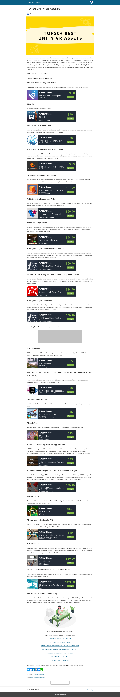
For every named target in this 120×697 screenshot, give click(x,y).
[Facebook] (31, 670)
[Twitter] (28, 670)
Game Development (38, 674)
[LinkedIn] (33, 670)
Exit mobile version (60, 694)
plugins (43, 677)
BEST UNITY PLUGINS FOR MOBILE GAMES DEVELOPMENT (60, 646)
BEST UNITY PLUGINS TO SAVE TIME (60, 639)
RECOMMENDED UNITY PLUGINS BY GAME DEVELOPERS (60, 649)
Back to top (90, 690)
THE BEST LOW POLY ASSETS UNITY (60, 642)
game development (35, 677)
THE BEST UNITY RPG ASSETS (60, 656)
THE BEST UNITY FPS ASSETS (60, 660)
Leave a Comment (60, 682)
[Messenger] (38, 670)
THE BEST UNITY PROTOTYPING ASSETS (60, 653)
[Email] (36, 670)
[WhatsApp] (41, 670)
